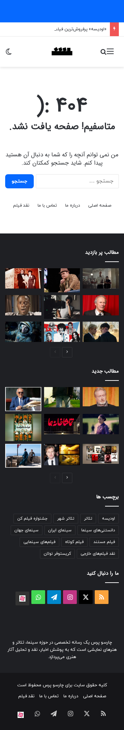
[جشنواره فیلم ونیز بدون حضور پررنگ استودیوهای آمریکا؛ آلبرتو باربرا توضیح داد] (23, 399)
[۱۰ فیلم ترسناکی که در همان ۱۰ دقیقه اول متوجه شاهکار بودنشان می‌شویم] (23, 305)
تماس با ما (47, 205)
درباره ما (72, 205)
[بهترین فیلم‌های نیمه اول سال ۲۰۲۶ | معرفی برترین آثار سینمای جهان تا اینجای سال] (62, 332)
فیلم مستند (104, 542)
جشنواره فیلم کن (32, 518)
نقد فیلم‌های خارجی (98, 553)
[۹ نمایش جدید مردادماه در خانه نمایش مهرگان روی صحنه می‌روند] (101, 454)
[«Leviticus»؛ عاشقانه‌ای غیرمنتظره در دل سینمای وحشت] (101, 332)
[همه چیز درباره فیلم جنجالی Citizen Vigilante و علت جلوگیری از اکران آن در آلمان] (62, 397)
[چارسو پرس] (62, 51)
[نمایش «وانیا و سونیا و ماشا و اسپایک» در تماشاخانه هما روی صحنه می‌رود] (62, 424)
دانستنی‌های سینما (98, 530)
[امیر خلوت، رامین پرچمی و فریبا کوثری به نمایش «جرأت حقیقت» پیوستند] (23, 427)
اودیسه (108, 518)
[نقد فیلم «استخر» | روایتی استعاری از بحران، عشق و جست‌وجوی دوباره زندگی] (62, 307)
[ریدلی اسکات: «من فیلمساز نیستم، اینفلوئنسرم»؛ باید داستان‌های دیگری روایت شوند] (101, 396)
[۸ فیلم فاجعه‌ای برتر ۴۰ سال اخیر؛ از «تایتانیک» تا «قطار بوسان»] (23, 332)
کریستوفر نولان (57, 553)
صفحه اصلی (99, 205)
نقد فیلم (21, 205)
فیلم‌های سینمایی (39, 542)
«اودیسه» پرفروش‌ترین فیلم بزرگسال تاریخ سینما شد (56, 29)
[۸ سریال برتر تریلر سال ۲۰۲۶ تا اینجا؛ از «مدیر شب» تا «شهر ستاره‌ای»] (101, 424)
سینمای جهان (26, 530)
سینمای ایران (60, 530)
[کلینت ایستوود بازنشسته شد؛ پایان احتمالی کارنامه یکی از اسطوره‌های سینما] (101, 305)
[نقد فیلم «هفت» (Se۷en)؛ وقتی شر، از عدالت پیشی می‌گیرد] (101, 278)
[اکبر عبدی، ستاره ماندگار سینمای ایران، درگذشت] (62, 280)
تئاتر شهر (65, 518)
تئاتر (88, 518)
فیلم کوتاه (74, 542)
